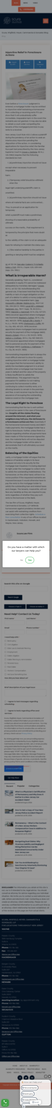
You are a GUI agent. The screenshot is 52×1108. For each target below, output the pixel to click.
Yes (30, 560)
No (21, 560)
